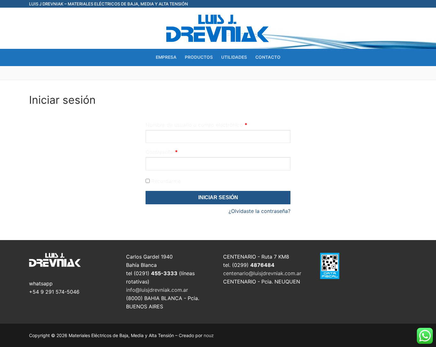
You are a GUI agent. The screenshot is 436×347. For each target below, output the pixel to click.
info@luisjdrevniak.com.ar (157, 290)
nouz (209, 335)
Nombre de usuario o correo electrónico (196, 125)
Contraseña (162, 152)
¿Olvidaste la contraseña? (259, 211)
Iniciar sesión (218, 197)
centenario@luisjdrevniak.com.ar (262, 273)
